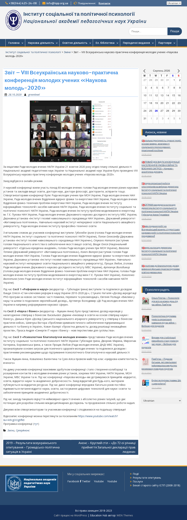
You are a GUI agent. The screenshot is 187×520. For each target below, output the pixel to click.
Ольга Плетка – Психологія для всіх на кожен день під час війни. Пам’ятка (165, 301)
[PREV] (145, 71)
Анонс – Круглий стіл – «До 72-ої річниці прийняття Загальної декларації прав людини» (107, 447)
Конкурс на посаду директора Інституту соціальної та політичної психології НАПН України (159, 251)
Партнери (164, 42)
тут (36, 424)
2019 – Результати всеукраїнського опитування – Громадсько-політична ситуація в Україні (33, 447)
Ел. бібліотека (105, 42)
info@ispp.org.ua (57, 3)
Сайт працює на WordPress (70, 515)
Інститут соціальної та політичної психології (79, 14)
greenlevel (34, 94)
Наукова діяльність (41, 42)
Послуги (138, 481)
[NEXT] (178, 71)
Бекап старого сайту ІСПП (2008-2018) (156, 485)
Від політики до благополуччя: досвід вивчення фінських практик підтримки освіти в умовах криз (161, 269)
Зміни (67, 52)
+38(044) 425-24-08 (23, 3)
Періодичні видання (136, 42)
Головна (14, 42)
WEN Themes (125, 515)
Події (136, 474)
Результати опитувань (147, 477)
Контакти (104, 3)
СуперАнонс (23, 430)
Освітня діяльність (74, 42)
